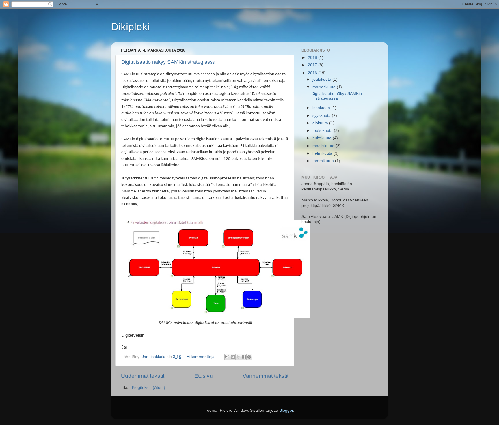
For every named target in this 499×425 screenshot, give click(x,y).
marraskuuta (324, 87)
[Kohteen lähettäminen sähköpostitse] (227, 357)
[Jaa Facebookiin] (244, 357)
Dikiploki (130, 27)
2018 (313, 57)
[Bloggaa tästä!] (233, 357)
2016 (313, 73)
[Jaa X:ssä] (238, 357)
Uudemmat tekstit (142, 376)
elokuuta (320, 123)
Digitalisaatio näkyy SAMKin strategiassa (168, 62)
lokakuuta (321, 108)
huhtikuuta (322, 138)
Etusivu (203, 376)
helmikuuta (323, 153)
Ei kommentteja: (201, 357)
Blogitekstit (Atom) (148, 387)
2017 (313, 65)
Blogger (286, 410)
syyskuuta (322, 115)
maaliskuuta (324, 146)
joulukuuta (322, 79)
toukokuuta (323, 130)
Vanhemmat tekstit (265, 376)
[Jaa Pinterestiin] (249, 357)
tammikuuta (323, 161)
